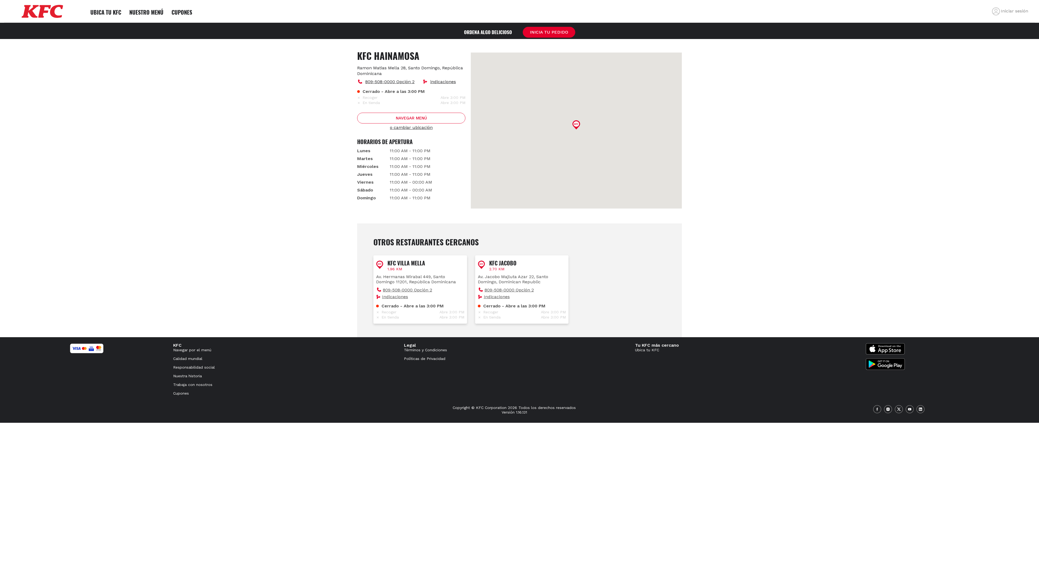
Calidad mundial (187, 358)
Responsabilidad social (194, 367)
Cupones (181, 393)
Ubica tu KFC (647, 350)
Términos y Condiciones (425, 350)
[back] (996, 11)
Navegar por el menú (192, 350)
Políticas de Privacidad (424, 358)
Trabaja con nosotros (192, 384)
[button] (420, 289)
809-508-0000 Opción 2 (390, 81)
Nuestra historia (187, 376)
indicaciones (443, 81)
